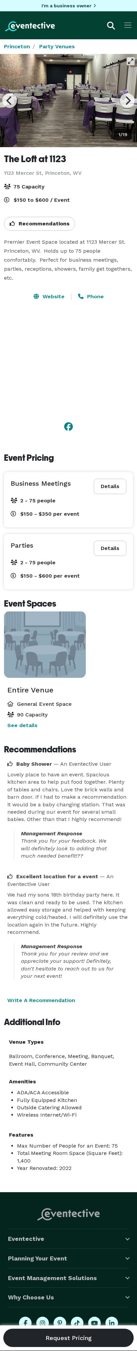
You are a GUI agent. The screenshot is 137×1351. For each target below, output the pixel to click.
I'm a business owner (66, 5)
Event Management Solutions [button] (52, 1277)
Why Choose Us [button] (31, 1297)
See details (22, 725)
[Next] (127, 100)
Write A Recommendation (41, 1000)
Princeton (17, 46)
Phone (94, 296)
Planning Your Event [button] (37, 1258)
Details (110, 486)
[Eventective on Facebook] (25, 1323)
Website (53, 296)
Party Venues (57, 46)
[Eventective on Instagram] (42, 1323)
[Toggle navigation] (127, 25)
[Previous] (9, 100)
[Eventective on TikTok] (77, 1323)
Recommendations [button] (43, 223)
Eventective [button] (26, 1238)
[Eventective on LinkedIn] (111, 1323)
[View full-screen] (131, 61)
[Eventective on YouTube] (94, 1323)
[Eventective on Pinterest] (60, 1323)
